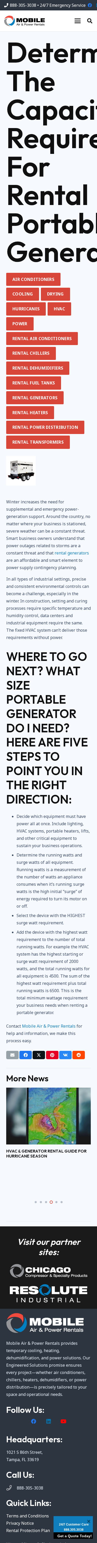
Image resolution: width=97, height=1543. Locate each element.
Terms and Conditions (27, 1516)
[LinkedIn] (48, 1421)
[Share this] (25, 1055)
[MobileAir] (24, 21)
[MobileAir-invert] (48, 1323)
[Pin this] (52, 1055)
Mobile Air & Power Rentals (49, 1026)
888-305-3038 (30, 1488)
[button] (77, 21)
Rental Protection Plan (28, 1530)
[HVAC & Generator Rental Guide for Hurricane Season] (48, 1116)
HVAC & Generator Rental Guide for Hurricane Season (46, 1153)
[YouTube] (63, 1421)
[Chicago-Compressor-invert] (48, 1271)
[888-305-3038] (11, 1488)
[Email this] (12, 1055)
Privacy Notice (20, 1523)
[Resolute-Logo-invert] (48, 1293)
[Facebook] (90, 5)
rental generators (72, 553)
